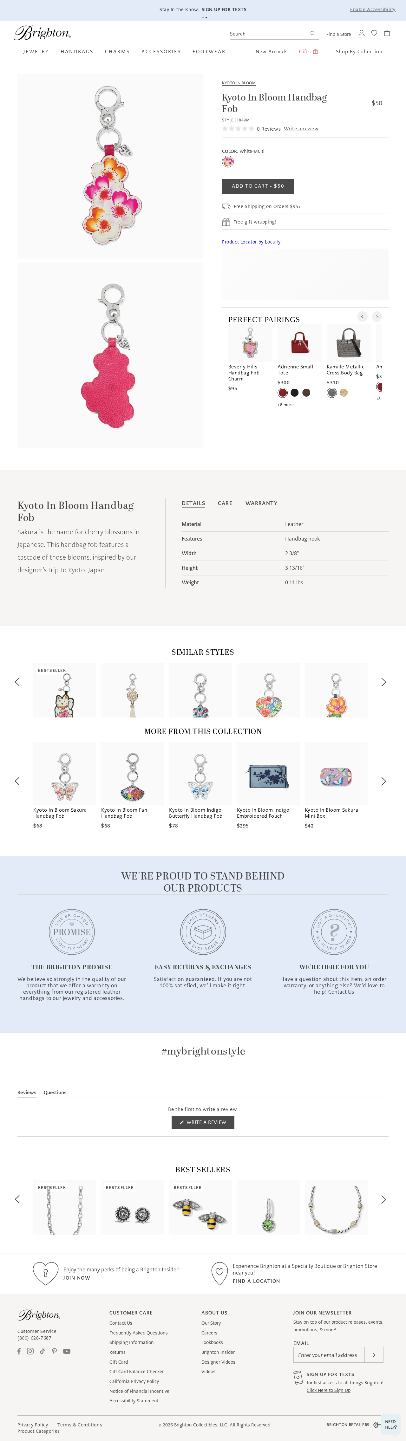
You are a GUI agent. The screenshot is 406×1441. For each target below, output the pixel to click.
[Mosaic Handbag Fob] (132, 690)
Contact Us (120, 1323)
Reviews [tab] (26, 1093)
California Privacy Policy (134, 1381)
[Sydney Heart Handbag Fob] (268, 690)
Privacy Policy (32, 1425)
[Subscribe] (373, 1355)
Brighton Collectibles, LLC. (201, 1425)
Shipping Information (131, 1342)
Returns (117, 1352)
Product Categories (38, 1431)
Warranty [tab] (262, 503)
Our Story (211, 1323)
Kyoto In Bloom (239, 83)
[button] (39, 51)
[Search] (312, 34)
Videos (208, 1371)
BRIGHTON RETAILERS (348, 1424)
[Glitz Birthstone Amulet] (268, 1207)
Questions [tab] (55, 1093)
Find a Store (338, 34)
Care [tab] (225, 503)
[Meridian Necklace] (336, 1207)
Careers (209, 1333)
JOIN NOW (76, 1278)
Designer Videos (218, 1362)
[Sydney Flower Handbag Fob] (336, 690)
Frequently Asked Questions (138, 1333)
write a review (301, 129)
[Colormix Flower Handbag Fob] (200, 690)
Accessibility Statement (134, 1401)
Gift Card (118, 1362)
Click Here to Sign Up (328, 1390)
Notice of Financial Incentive (139, 1391)
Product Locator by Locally (251, 242)
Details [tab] (193, 503)
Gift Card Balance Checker (136, 1371)
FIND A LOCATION (256, 1281)
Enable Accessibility (373, 9)
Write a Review (209, 1124)
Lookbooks (212, 1342)
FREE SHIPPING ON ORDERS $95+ (313, 9)
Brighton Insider (218, 1352)
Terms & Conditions (79, 1425)
